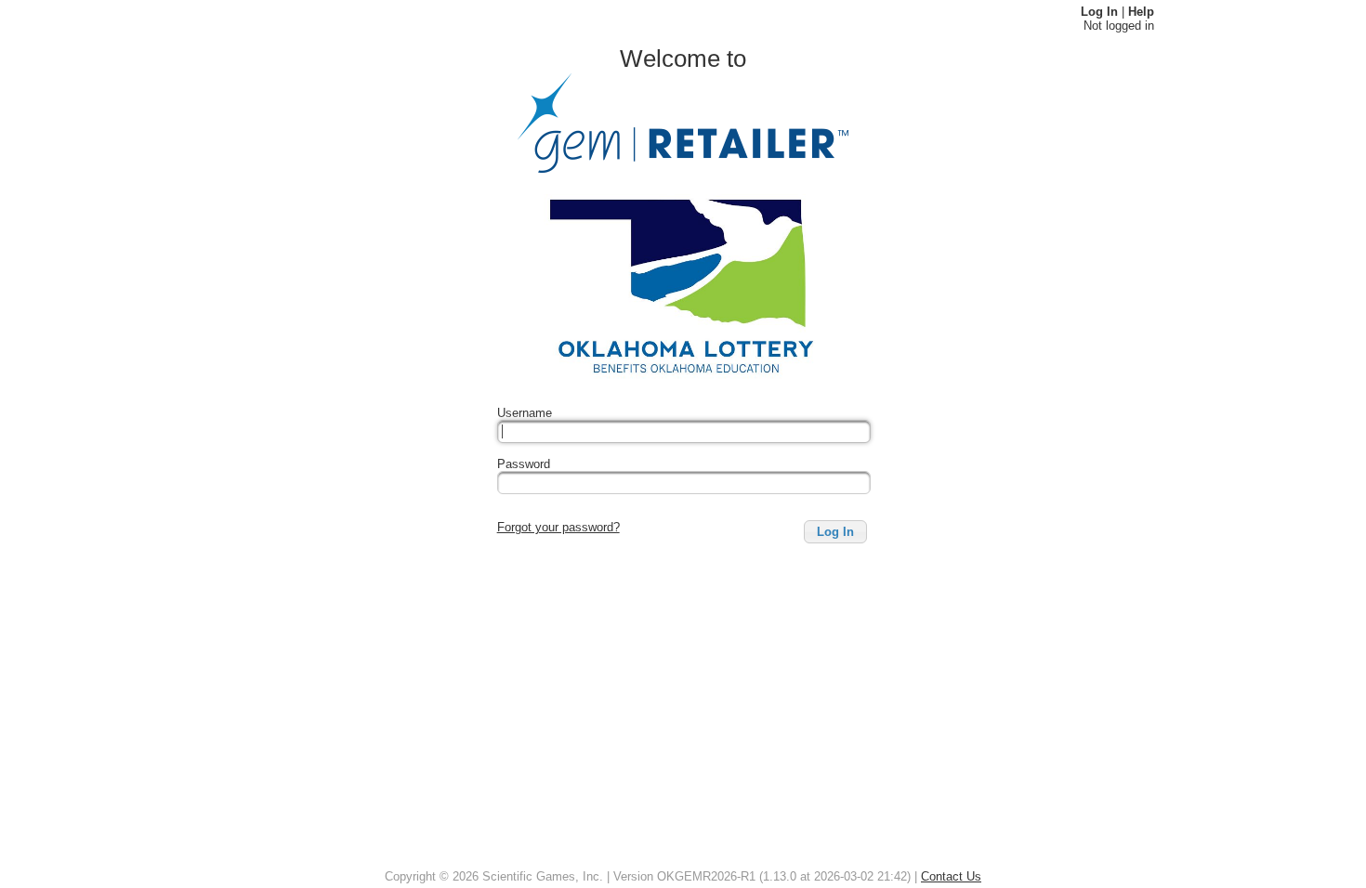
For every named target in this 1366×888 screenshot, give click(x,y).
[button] (835, 531)
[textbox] (684, 431)
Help (1141, 12)
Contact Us (951, 876)
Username (524, 413)
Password (523, 464)
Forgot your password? (558, 527)
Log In (1099, 12)
